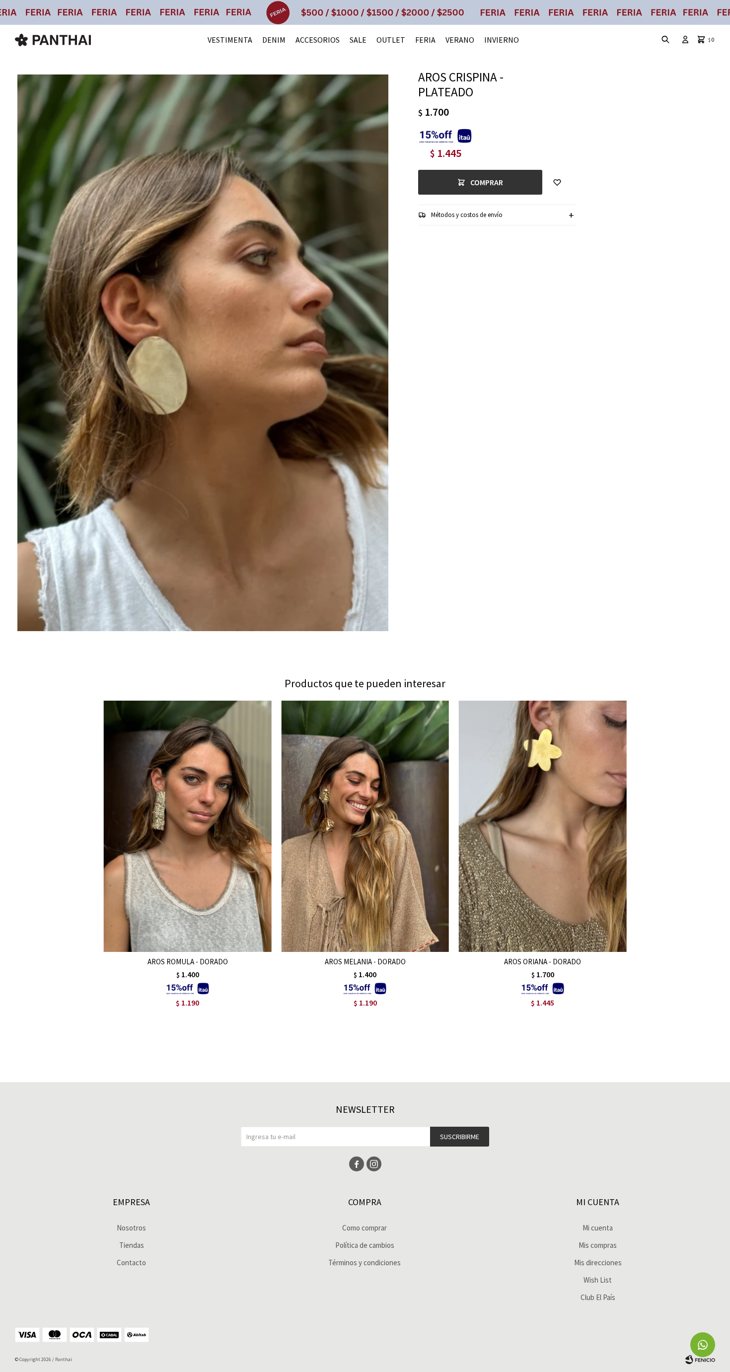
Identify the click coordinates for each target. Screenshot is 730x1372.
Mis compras (598, 1245)
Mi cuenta (598, 1227)
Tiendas (131, 1245)
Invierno (501, 40)
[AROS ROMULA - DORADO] (188, 826)
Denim (274, 40)
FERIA (425, 40)
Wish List (598, 1280)
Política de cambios (364, 1245)
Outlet (390, 40)
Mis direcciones (598, 1262)
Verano (459, 40)
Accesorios (317, 40)
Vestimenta (230, 40)
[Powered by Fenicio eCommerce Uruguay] (700, 1359)
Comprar (486, 182)
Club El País (598, 1297)
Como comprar (364, 1227)
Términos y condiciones (364, 1262)
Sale (358, 40)
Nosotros (131, 1227)
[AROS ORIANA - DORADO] (543, 826)
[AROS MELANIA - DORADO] (365, 826)
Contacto (131, 1262)
